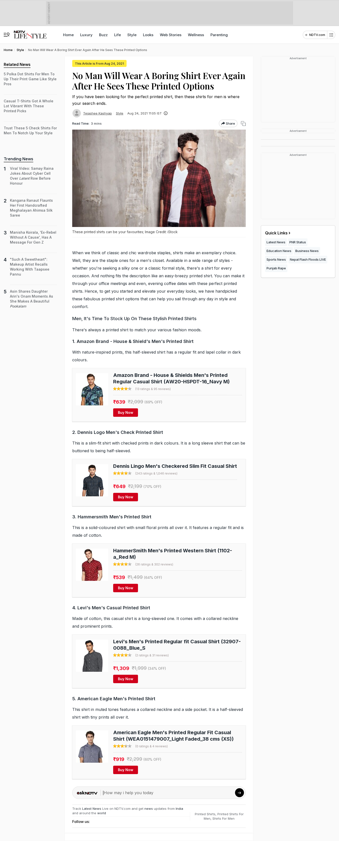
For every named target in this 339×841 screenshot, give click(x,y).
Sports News (276, 259)
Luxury (86, 34)
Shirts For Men (223, 818)
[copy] (243, 123)
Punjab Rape (276, 268)
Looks (148, 34)
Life (117, 34)
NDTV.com (317, 35)
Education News (279, 251)
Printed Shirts (205, 814)
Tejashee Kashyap (97, 113)
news (148, 809)
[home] (30, 32)
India (179, 809)
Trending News (18, 158)
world (101, 813)
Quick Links (276, 232)
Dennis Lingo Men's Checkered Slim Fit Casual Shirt (175, 466)
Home (68, 34)
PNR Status (297, 242)
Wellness (196, 34)
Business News (307, 251)
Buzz (103, 34)
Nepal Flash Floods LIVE (308, 259)
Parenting (219, 34)
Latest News (91, 809)
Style (131, 34)
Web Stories (170, 34)
